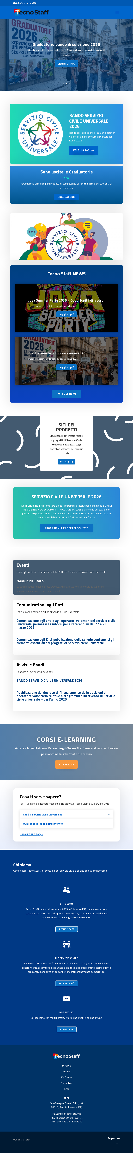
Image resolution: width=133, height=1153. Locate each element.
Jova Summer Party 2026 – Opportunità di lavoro (65, 300)
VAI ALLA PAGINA (83, 150)
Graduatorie (66, 197)
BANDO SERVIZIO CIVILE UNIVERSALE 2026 (89, 121)
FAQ (66, 1089)
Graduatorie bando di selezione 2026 (66, 44)
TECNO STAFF (66, 929)
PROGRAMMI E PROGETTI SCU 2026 (66, 528)
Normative (66, 1083)
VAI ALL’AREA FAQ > (31, 834)
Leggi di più (66, 63)
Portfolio (66, 1029)
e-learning (66, 764)
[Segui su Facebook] (117, 1144)
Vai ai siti (66, 462)
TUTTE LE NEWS (66, 394)
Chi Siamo (66, 1077)
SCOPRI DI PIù (66, 983)
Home (66, 1071)
